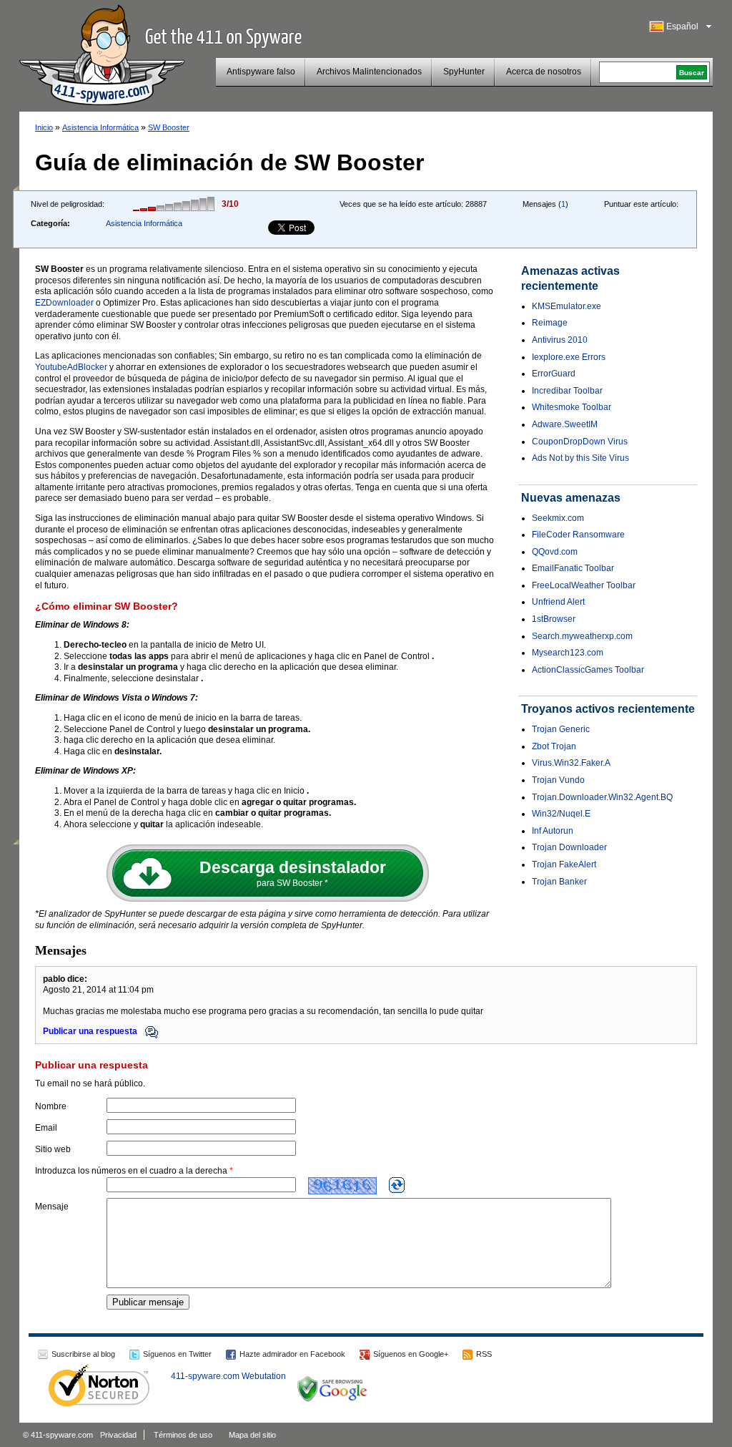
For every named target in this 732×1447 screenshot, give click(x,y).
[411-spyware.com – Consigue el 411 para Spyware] (101, 53)
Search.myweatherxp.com (582, 636)
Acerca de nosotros (543, 72)
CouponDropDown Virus (580, 442)
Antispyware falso (261, 72)
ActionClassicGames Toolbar (588, 670)
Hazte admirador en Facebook (292, 1354)
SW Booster (168, 127)
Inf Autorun (552, 831)
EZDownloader (64, 303)
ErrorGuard (553, 374)
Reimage (550, 323)
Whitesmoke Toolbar (571, 407)
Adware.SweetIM (565, 424)
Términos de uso (183, 1435)
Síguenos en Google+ (410, 1354)
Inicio (44, 127)
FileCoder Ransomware (578, 535)
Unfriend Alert (558, 602)
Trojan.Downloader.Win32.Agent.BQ (602, 797)
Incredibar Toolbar (567, 391)
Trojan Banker (559, 882)
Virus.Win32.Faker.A (571, 763)
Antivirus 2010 (560, 340)
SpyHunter (464, 72)
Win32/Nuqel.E (561, 814)
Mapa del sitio (252, 1435)
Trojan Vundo (558, 780)
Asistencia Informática (100, 127)
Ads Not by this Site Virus (580, 458)
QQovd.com (555, 552)
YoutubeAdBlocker (71, 367)
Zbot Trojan (554, 746)
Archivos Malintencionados (369, 72)
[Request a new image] (397, 1185)
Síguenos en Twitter (177, 1354)
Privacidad (118, 1435)
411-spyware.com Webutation (228, 1376)
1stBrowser (553, 619)
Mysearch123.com (567, 653)
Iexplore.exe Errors (568, 357)
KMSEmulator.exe (566, 306)
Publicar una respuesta (91, 1031)
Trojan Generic (561, 729)
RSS (484, 1354)
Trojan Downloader (569, 847)
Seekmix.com (558, 518)
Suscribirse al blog (83, 1354)
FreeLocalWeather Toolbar (583, 585)
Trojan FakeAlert (564, 864)
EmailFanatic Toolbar (573, 568)
